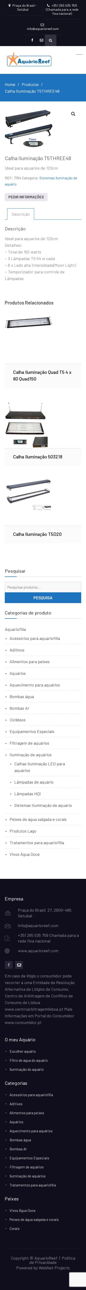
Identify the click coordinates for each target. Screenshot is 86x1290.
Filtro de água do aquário (29, 1060)
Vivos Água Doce (25, 854)
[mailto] (19, 965)
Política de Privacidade (52, 1260)
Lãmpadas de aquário (34, 782)
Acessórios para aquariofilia (35, 638)
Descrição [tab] (21, 214)
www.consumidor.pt (23, 1022)
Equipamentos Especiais (32, 731)
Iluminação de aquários (31, 754)
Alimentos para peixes (30, 661)
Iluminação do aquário (27, 1069)
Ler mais (43, 340)
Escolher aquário (23, 1051)
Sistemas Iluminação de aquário (43, 805)
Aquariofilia (15, 629)
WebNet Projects (54, 1267)
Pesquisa (43, 597)
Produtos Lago (23, 830)
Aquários (18, 673)
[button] (73, 114)
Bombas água (22, 696)
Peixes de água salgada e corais (38, 819)
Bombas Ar (19, 708)
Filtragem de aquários (29, 743)
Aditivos (17, 649)
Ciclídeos (18, 719)
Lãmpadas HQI (27, 793)
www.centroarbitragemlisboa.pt (34, 1009)
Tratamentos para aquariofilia (37, 842)
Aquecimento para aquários (35, 684)
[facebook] (9, 965)
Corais (15, 1228)
